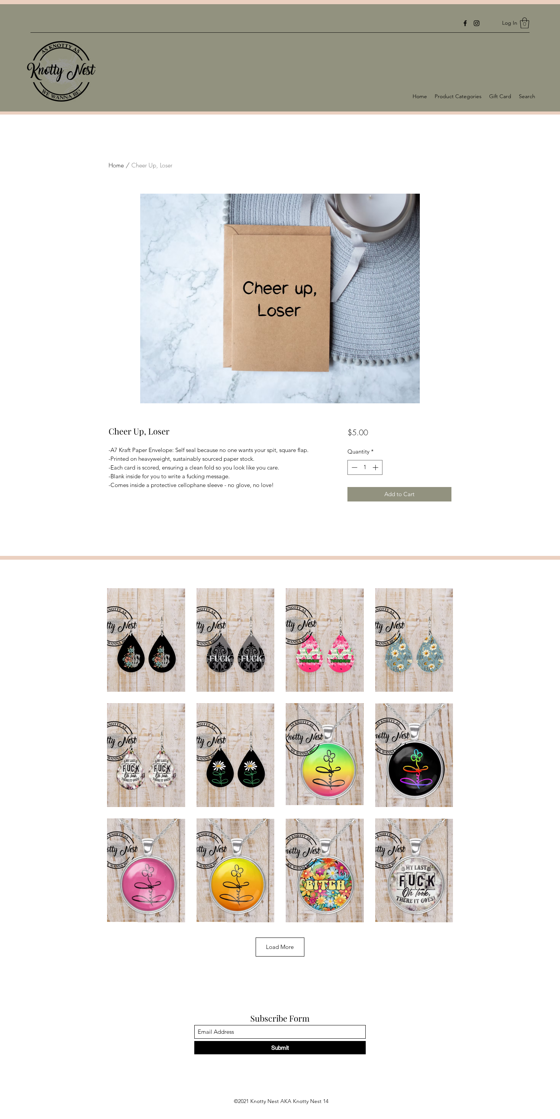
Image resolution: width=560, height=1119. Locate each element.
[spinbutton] (364, 467)
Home (116, 165)
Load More (280, 946)
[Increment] (376, 467)
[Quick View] (146, 640)
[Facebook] (465, 23)
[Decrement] (354, 467)
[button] (524, 23)
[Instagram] (476, 23)
